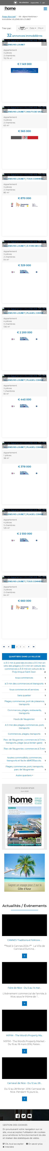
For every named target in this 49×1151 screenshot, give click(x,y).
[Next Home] (10, 9)
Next (44, 43)
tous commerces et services (24, 689)
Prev (5, 43)
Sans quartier (24, 695)
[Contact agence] (44, 38)
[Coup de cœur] (15, 2)
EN (43, 3)
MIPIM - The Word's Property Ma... (24, 1035)
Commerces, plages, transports (24, 734)
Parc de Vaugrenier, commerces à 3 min (24, 748)
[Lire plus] (24, 40)
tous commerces (24, 677)
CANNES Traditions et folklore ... (24, 940)
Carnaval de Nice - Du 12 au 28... (24, 1083)
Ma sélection (24, 2)
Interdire (9, 1147)
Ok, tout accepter (14, 1144)
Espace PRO (35, 2)
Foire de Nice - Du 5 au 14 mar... (24, 988)
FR (40, 3)
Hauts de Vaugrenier (24, 719)
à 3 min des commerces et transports (24, 683)
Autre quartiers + (24, 775)
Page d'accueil (9, 16)
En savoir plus (35, 1144)
